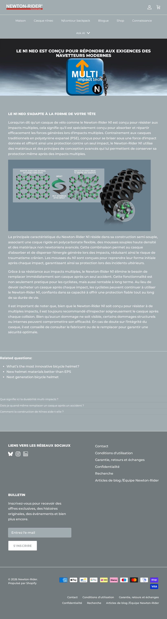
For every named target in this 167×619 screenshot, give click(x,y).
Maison (20, 20)
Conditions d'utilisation (114, 453)
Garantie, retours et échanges (120, 460)
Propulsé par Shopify (22, 583)
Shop (120, 20)
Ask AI (80, 33)
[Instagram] (18, 454)
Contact (101, 446)
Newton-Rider (27, 579)
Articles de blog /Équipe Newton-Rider (127, 480)
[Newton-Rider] (24, 7)
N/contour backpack (75, 20)
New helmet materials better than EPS (39, 372)
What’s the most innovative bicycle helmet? (43, 366)
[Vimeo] (10, 454)
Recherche (104, 473)
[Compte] (148, 7)
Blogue (103, 20)
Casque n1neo (43, 20)
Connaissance (142, 20)
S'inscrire (22, 546)
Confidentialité (107, 467)
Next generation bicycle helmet (33, 377)
